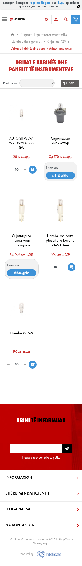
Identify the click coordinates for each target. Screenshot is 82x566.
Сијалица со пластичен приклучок (21, 240)
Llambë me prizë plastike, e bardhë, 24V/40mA (60, 240)
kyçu (61, 2)
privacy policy (51, 457)
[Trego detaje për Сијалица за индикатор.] (60, 113)
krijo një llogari (40, 2)
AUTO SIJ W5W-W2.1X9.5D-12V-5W (21, 143)
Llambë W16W (21, 333)
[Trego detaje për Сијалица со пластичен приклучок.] (21, 210)
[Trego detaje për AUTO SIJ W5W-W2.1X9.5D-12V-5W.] (21, 113)
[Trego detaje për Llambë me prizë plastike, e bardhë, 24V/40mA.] (60, 210)
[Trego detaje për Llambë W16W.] (21, 307)
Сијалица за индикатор (60, 141)
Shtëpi (12, 34)
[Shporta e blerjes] (75, 19)
